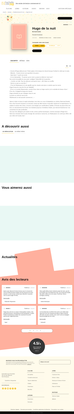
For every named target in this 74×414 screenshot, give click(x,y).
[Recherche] (70, 3)
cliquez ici (29, 364)
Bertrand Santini (36, 31)
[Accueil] (8, 3)
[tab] (3, 8)
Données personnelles (26, 409)
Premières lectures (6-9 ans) (18, 12)
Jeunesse (9, 12)
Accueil (4, 12)
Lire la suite (6, 298)
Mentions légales (15, 409)
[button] (65, 18)
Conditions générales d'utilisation (41, 409)
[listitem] (3, 388)
